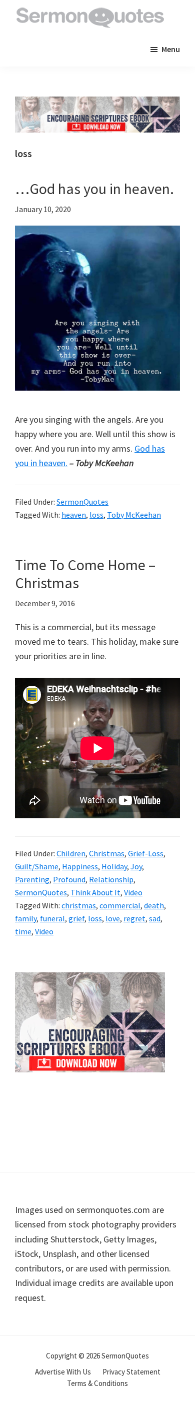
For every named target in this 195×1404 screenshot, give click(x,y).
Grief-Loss (146, 853)
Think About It (95, 892)
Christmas (106, 853)
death (154, 905)
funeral (52, 918)
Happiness (80, 866)
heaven (74, 515)
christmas (79, 905)
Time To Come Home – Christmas (85, 573)
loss (97, 515)
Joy (136, 866)
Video (133, 892)
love (113, 918)
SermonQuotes (82, 502)
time (23, 931)
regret (135, 918)
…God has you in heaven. (94, 188)
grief (76, 918)
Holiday (114, 866)
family (25, 918)
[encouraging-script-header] (97, 104)
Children (71, 853)
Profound (69, 879)
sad (154, 918)
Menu (171, 49)
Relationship (111, 879)
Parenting (32, 879)
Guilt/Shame (36, 866)
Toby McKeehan (134, 515)
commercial (120, 905)
